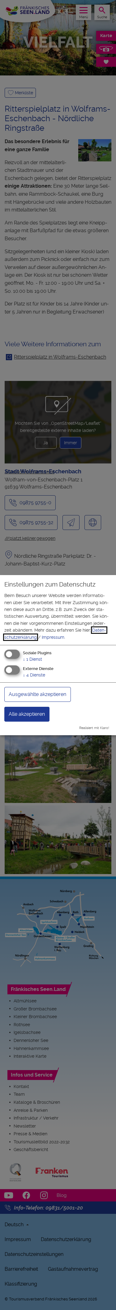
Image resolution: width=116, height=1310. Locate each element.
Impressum (53, 637)
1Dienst (32, 659)
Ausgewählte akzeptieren (37, 694)
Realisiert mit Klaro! (94, 728)
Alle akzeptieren (27, 714)
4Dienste (34, 674)
